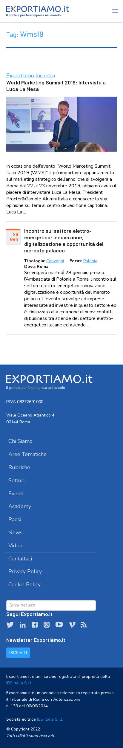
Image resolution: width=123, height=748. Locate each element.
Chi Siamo (20, 441)
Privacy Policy (25, 571)
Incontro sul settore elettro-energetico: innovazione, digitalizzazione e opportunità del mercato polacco (63, 240)
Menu (115, 15)
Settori (16, 480)
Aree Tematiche (27, 454)
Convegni (55, 261)
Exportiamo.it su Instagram (47, 625)
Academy (19, 506)
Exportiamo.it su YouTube (59, 625)
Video (15, 545)
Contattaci (20, 558)
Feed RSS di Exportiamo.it (84, 625)
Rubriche (19, 467)
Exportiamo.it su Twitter (10, 625)
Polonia (90, 261)
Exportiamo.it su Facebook (35, 625)
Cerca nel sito (111, 605)
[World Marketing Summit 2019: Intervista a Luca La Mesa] (61, 124)
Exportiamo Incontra (30, 75)
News (15, 532)
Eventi (15, 493)
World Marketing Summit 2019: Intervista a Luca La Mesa (56, 85)
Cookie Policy (24, 584)
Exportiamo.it (37, 11)
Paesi (14, 519)
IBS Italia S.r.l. (19, 683)
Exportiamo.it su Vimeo (72, 625)
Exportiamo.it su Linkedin (23, 625)
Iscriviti (18, 652)
